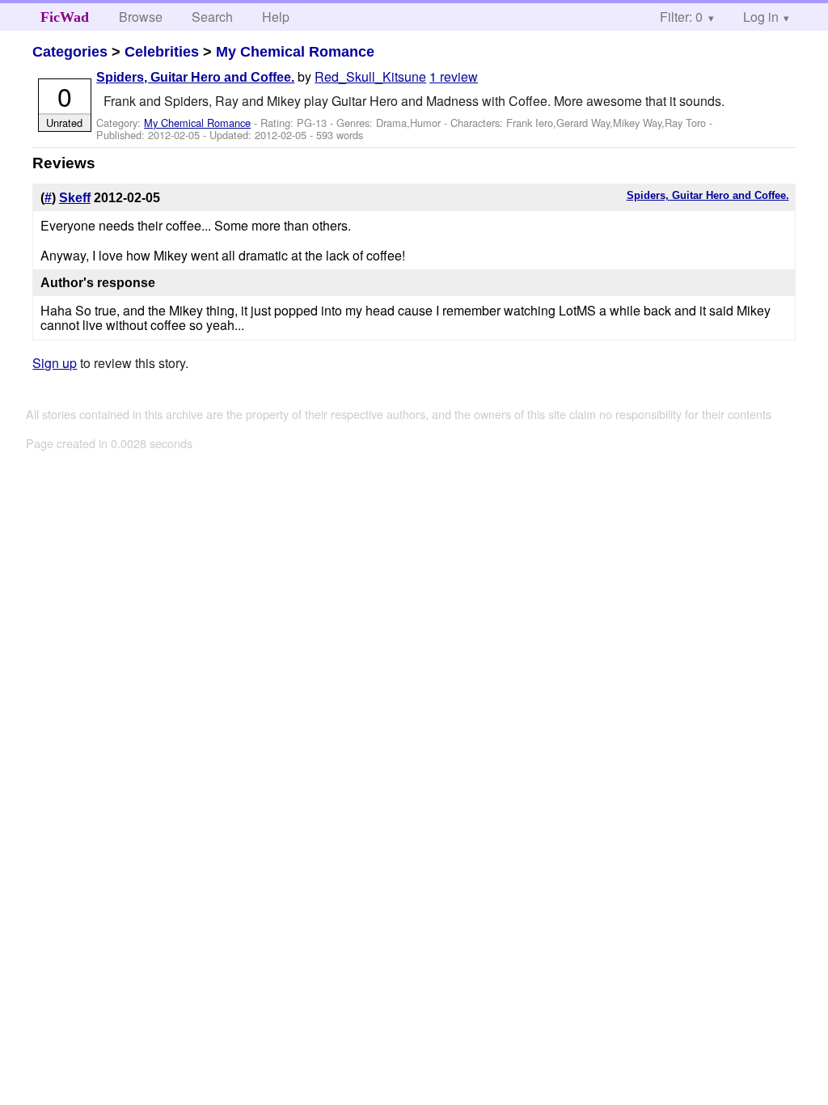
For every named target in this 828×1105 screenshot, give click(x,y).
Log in (761, 16)
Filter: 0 (681, 16)
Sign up (54, 363)
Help (275, 16)
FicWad (64, 17)
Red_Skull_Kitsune (370, 76)
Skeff (75, 198)
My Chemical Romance (295, 52)
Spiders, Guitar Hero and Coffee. (195, 77)
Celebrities (162, 52)
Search (212, 16)
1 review (453, 76)
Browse (141, 16)
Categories (70, 52)
